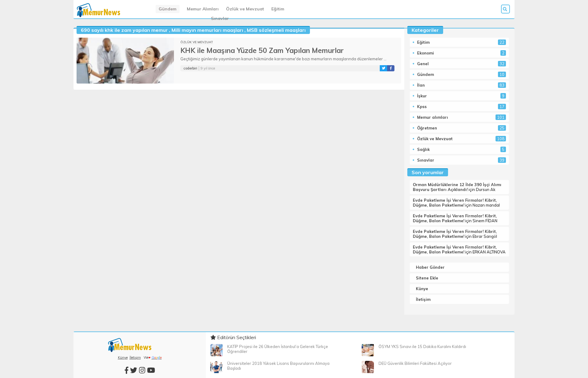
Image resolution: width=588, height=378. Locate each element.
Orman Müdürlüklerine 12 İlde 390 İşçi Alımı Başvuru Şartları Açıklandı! (457, 187)
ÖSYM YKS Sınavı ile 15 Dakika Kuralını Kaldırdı (422, 346)
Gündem (167, 9)
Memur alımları (432, 117)
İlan (421, 85)
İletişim (423, 299)
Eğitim (277, 9)
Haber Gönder (430, 267)
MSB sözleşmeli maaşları (276, 30)
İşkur (422, 95)
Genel (423, 63)
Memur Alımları (203, 9)
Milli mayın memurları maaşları (207, 30)
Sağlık (423, 149)
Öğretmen (427, 127)
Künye (422, 288)
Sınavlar (220, 18)
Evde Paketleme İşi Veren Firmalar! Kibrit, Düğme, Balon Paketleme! (455, 203)
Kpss (422, 106)
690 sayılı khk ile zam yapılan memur (124, 30)
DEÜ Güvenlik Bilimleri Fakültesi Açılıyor (415, 363)
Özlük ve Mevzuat (245, 9)
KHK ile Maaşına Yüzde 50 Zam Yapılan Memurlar (262, 50)
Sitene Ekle (427, 277)
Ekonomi (425, 53)
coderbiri (190, 68)
